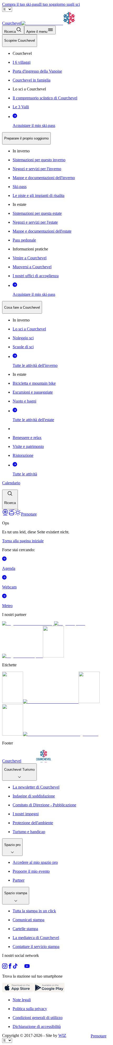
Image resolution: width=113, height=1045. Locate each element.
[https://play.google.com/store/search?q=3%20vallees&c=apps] (49, 991)
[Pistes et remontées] (11, 514)
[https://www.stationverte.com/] (89, 701)
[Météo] (18, 514)
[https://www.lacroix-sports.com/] (22, 656)
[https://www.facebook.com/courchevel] (10, 967)
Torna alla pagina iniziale (23, 541)
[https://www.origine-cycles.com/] (53, 656)
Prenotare (98, 1036)
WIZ (62, 1035)
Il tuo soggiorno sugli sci (59, 4)
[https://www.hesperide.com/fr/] (69, 623)
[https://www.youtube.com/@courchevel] (27, 967)
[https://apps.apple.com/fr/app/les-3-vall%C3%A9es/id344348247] (17, 991)
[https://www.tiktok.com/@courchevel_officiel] (15, 967)
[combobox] (56, 271)
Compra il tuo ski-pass (20, 4)
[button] (10, 499)
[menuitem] (19, 40)
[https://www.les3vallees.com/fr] (12, 734)
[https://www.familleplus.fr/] (51, 701)
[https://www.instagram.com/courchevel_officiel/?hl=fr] (4, 967)
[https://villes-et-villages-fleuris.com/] (60, 734)
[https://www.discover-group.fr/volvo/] (28, 623)
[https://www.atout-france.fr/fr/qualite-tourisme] (12, 701)
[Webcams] (5, 514)
